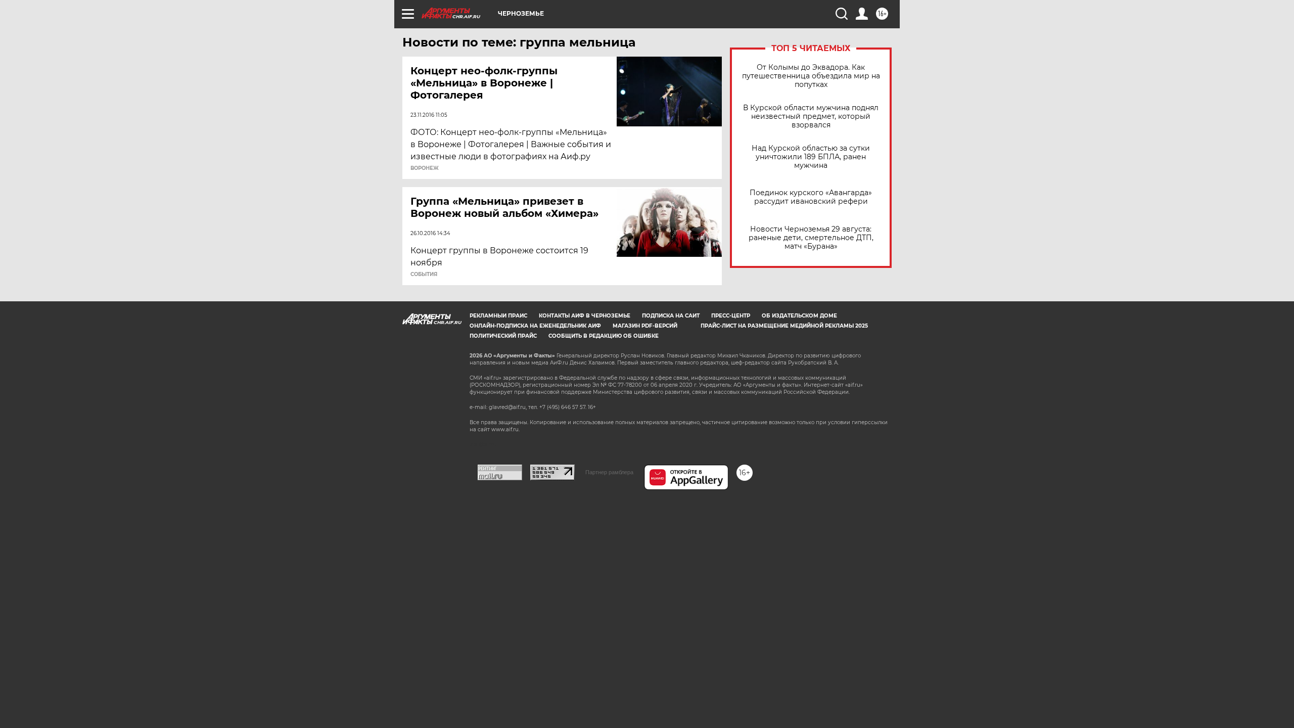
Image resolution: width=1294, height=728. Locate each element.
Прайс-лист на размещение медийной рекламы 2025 (784, 326)
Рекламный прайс (498, 315)
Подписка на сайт (671, 315)
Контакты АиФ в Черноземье (584, 315)
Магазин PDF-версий (645, 326)
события (423, 274)
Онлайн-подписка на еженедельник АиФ (535, 326)
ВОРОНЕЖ (424, 168)
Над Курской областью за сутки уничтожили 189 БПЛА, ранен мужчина (811, 157)
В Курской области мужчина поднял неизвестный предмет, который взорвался (811, 116)
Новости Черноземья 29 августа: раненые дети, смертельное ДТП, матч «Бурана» (811, 238)
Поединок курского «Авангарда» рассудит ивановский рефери (811, 197)
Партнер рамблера (609, 472)
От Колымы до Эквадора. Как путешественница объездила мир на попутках (811, 76)
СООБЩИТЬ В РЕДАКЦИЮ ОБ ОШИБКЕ (603, 336)
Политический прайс (503, 336)
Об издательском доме (799, 315)
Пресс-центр (730, 315)
